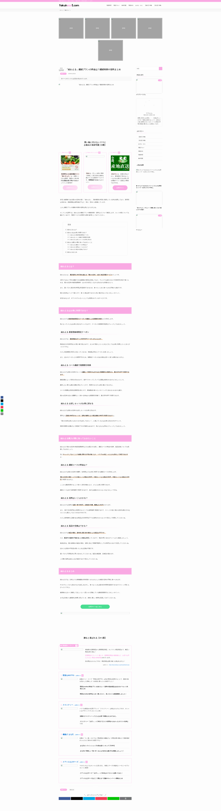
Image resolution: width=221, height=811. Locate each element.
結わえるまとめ (72, 252)
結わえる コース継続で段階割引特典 (80, 237)
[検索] (161, 1)
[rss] (159, 1)
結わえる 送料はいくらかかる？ (79, 247)
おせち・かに (141, 144)
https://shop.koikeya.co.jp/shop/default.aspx (119, 664)
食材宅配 (140, 158)
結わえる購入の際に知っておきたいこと (79, 242)
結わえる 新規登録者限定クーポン (80, 235)
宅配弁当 (140, 151)
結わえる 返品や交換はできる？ (79, 249)
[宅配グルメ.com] (69, 5)
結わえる (72, 789)
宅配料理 (140, 154)
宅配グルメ (63, 73)
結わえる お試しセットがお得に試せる (81, 239)
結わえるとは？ (72, 229)
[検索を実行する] (160, 68)
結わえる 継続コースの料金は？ (79, 244)
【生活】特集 (141, 140)
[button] (65, 798)
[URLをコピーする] (126, 798)
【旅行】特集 (141, 136)
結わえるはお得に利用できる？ (77, 232)
